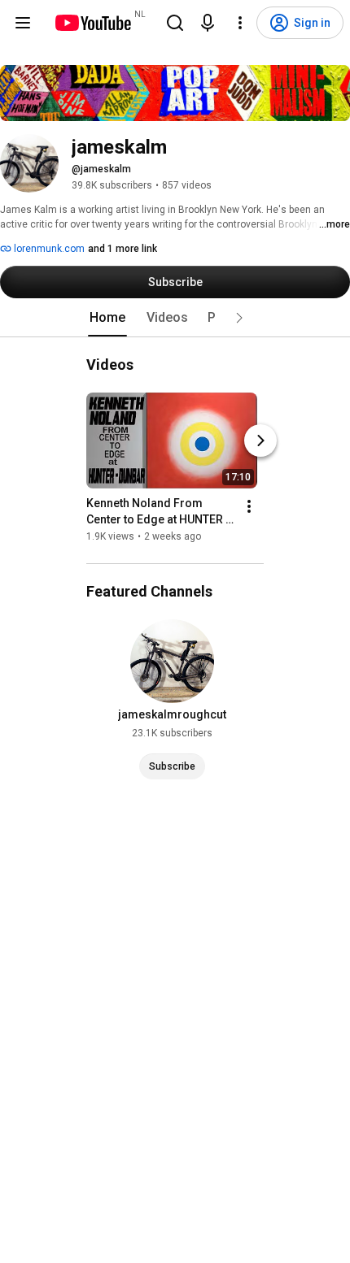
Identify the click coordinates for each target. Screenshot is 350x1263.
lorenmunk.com (48, 248)
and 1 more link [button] (122, 248)
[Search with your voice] (207, 23)
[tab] (107, 317)
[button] (239, 317)
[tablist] (175, 317)
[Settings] (240, 23)
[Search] (175, 23)
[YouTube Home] (92, 23)
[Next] (260, 440)
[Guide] (23, 23)
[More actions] (249, 506)
